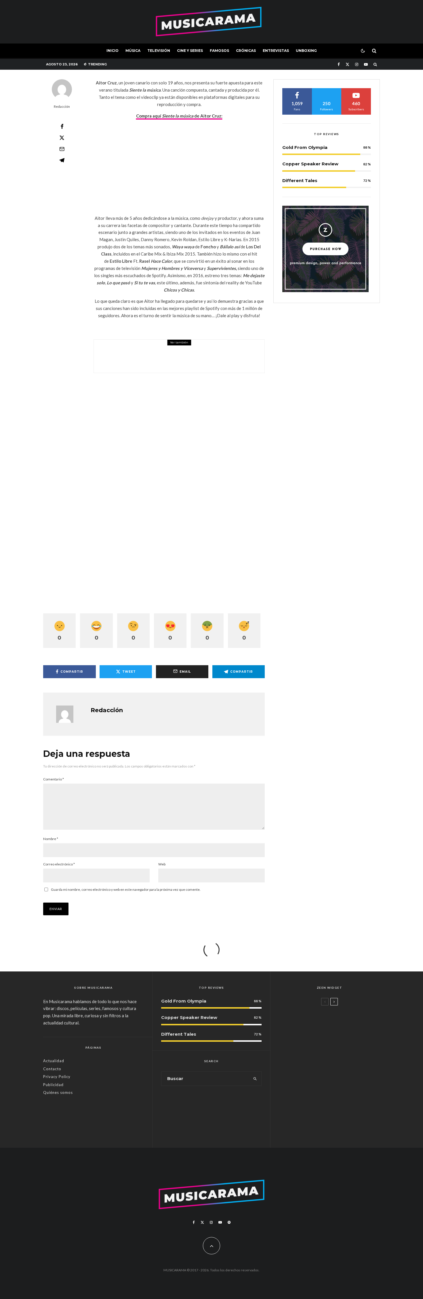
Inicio (112, 50)
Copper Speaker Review (310, 164)
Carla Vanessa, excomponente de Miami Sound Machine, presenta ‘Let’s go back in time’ (340, 1125)
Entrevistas (276, 50)
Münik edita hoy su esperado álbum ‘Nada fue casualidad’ (188, 360)
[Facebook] (339, 64)
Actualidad (53, 1060)
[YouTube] (366, 64)
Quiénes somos (58, 1092)
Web (161, 864)
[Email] (62, 149)
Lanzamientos (315, 1080)
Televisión (158, 50)
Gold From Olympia (304, 147)
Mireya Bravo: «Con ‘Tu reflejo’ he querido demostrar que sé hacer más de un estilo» (339, 1061)
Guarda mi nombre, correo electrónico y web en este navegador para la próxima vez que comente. (126, 889)
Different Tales (299, 180)
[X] (347, 64)
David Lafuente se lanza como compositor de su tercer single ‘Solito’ (340, 1093)
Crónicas (246, 50)
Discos (139, 348)
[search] (255, 1079)
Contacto (52, 1069)
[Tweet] (62, 137)
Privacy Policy (56, 1076)
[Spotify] (229, 1222)
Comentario (53, 779)
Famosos (219, 50)
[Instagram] (356, 64)
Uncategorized (316, 1011)
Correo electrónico (59, 864)
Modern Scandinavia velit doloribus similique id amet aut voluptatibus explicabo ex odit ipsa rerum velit (340, 1026)
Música (132, 50)
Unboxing (306, 50)
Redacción (62, 106)
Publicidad (53, 1084)
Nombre (50, 839)
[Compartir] (62, 126)
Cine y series (190, 50)
